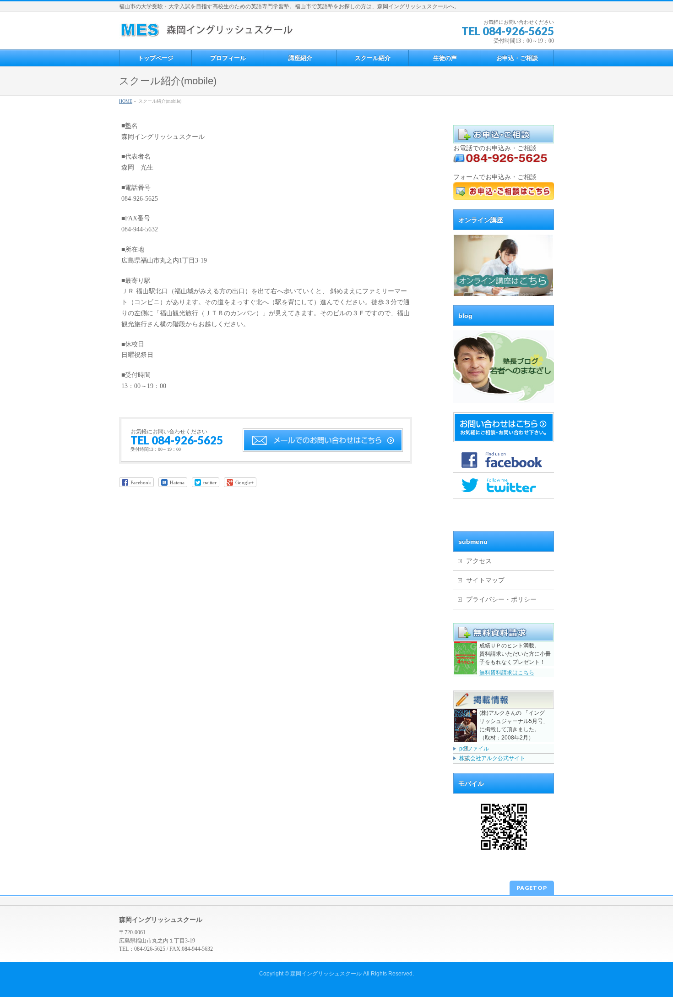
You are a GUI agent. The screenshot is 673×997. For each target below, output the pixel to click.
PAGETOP (531, 887)
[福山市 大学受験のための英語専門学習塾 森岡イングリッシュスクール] (206, 32)
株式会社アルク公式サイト (492, 758)
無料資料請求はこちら (506, 672)
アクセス (479, 561)
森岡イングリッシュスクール (326, 973)
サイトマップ (485, 580)
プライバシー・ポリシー (501, 599)
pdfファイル (474, 748)
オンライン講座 (480, 220)
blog (465, 315)
